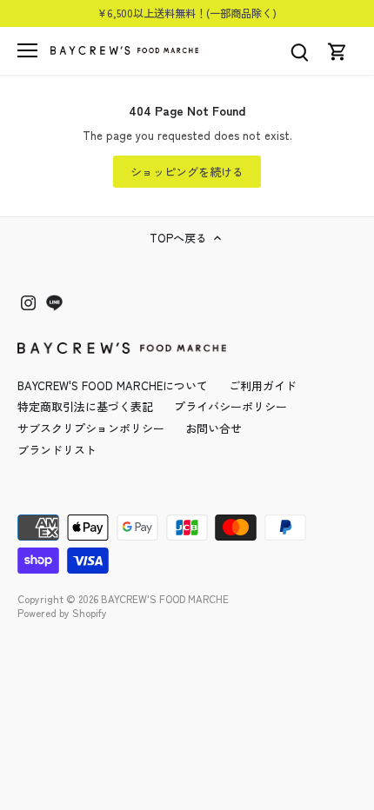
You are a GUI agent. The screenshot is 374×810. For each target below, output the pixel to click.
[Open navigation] (27, 50)
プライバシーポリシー (230, 406)
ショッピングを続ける (187, 171)
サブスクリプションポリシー (90, 428)
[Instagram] (28, 302)
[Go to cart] (337, 51)
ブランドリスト (57, 450)
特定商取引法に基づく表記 (85, 406)
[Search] (299, 51)
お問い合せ (213, 428)
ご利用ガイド (263, 385)
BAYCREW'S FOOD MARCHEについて (112, 385)
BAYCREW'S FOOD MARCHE (165, 598)
